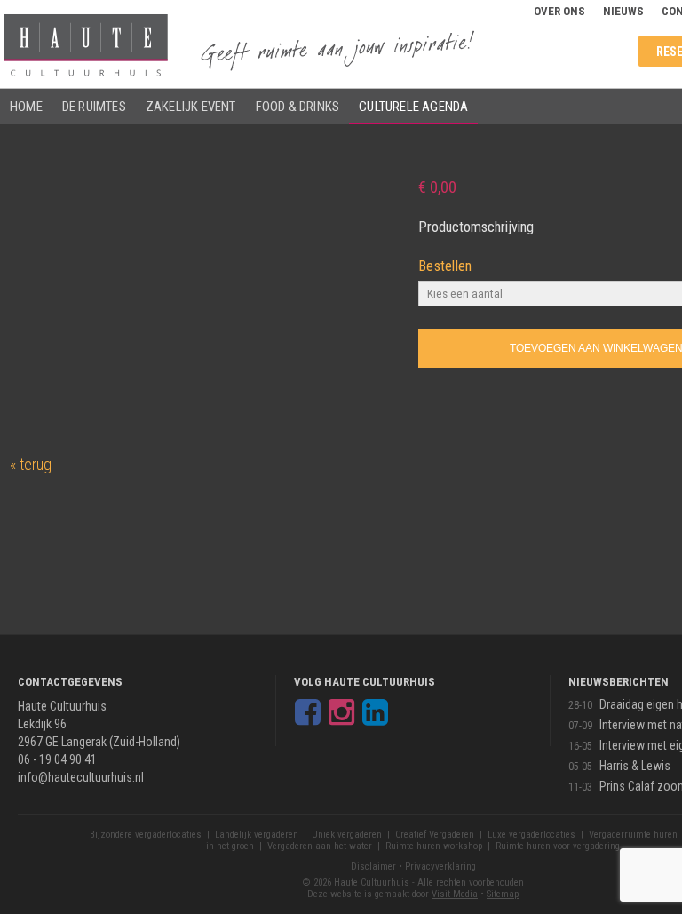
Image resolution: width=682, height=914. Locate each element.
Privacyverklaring (440, 866)
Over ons (559, 11)
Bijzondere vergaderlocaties (146, 834)
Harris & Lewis (634, 766)
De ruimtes (94, 107)
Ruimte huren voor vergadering (558, 846)
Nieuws (623, 11)
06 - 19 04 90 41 (57, 759)
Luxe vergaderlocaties (531, 834)
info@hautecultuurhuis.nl (81, 777)
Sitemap (503, 894)
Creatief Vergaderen (434, 834)
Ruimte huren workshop (433, 846)
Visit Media (455, 894)
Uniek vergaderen (347, 834)
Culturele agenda (413, 107)
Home (26, 107)
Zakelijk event (191, 107)
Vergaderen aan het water (319, 846)
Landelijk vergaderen (256, 834)
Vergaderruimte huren (633, 834)
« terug (31, 464)
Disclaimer (373, 866)
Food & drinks (298, 107)
